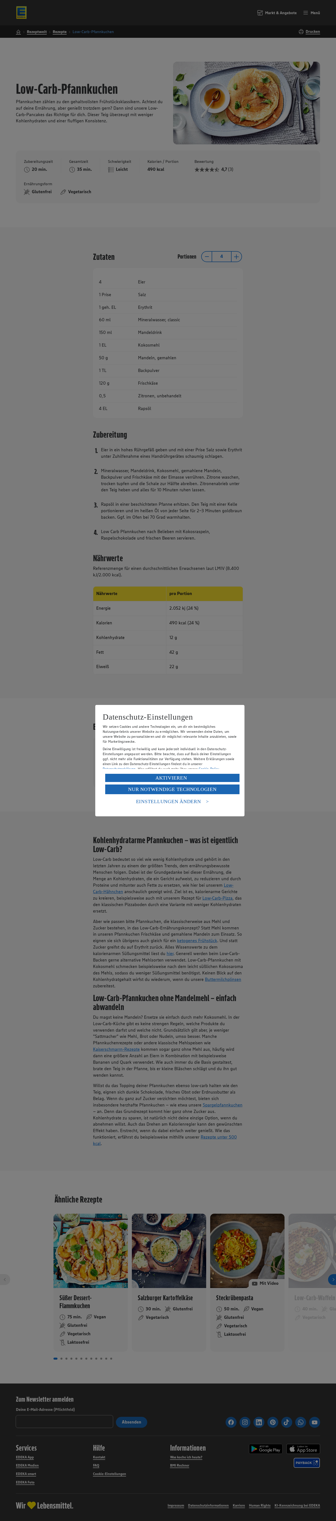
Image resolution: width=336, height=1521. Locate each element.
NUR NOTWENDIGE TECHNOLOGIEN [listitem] (172, 789)
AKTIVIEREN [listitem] (171, 778)
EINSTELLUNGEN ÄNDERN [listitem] (168, 801)
